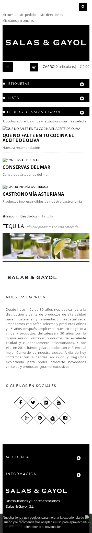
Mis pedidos (28, 15)
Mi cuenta (9, 15)
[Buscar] (83, 7)
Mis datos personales (18, 20)
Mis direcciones (51, 15)
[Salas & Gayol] (46, 42)
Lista (13, 97)
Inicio (10, 216)
